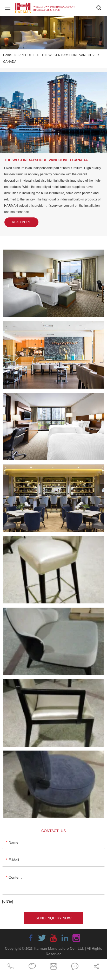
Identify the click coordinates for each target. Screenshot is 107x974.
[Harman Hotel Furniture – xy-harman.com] (45, 8)
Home (7, 55)
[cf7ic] (7, 901)
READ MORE (21, 222)
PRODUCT (26, 55)
